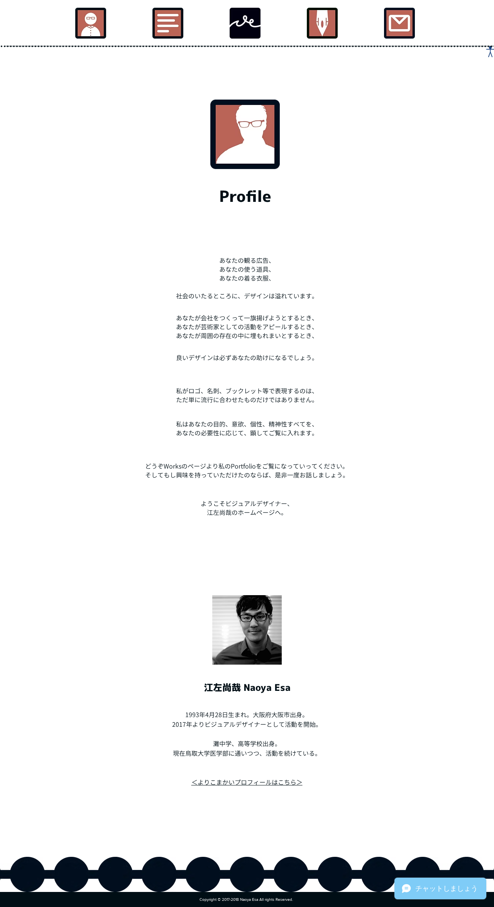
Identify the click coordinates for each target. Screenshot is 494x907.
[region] (90, 23)
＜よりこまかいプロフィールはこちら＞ (247, 782)
